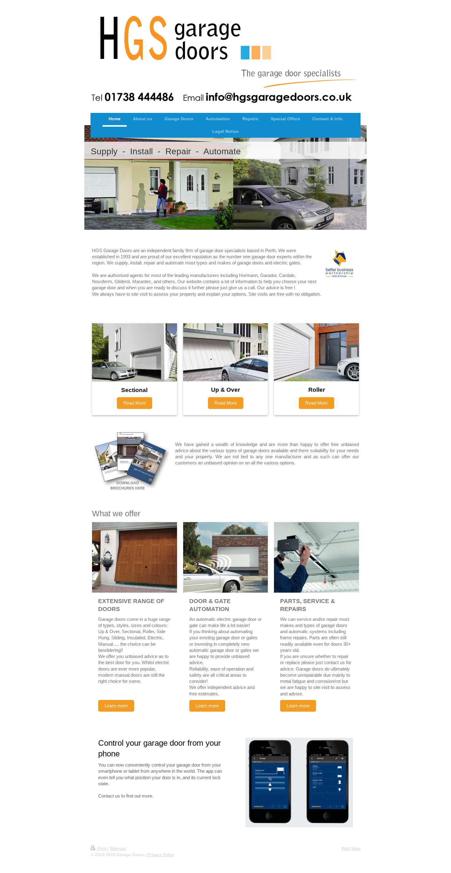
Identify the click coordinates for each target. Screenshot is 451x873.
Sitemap (118, 848)
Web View (350, 848)
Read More (134, 403)
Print (101, 848)
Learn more (116, 705)
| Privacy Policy (159, 854)
